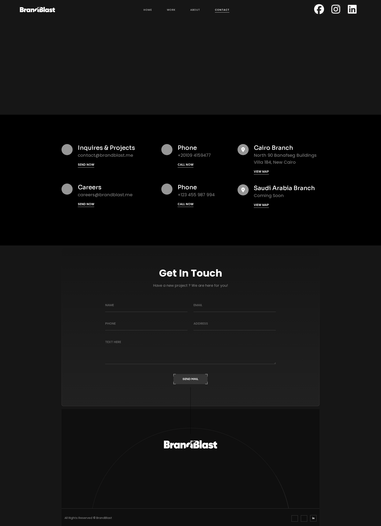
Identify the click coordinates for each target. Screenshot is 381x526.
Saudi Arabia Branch (284, 188)
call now (185, 165)
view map (261, 171)
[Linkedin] (352, 9)
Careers (89, 187)
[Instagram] (336, 9)
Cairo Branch (273, 148)
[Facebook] (319, 9)
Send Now (86, 165)
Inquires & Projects (106, 148)
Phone (187, 148)
